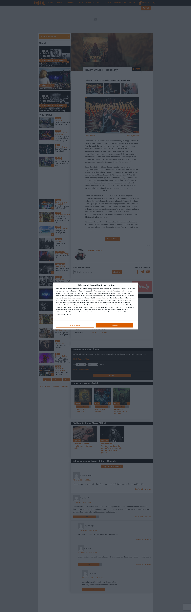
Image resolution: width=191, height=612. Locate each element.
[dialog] (95, 306)
